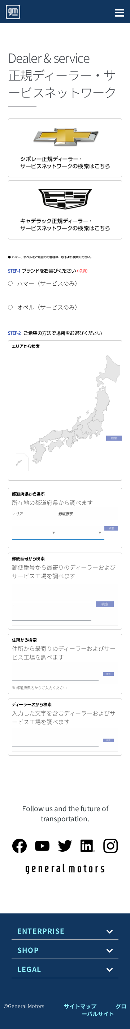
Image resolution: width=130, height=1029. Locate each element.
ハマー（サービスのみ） (48, 283)
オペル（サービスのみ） (48, 307)
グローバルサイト (104, 1009)
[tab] (65, 931)
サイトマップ (80, 1006)
